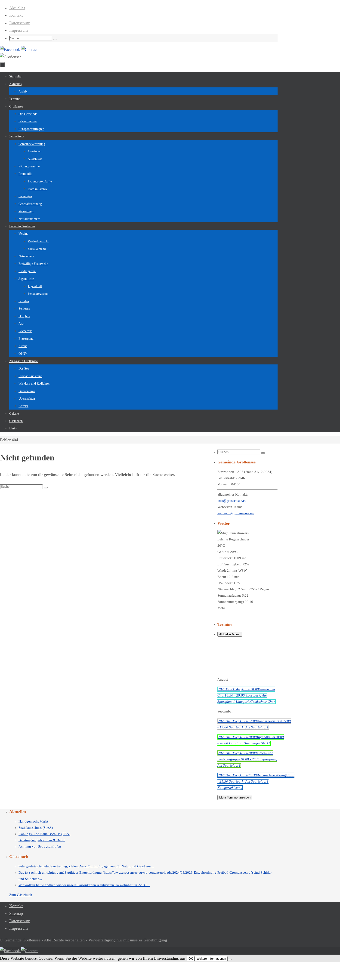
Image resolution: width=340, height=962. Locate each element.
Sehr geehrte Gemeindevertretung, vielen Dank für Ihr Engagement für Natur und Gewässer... (86, 866)
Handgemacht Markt (33, 821)
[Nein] (230, 959)
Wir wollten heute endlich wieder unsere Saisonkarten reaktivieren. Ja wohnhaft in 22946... (84, 885)
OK (191, 958)
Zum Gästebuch (20, 895)
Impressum (18, 30)
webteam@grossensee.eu (235, 513)
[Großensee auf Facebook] (10, 49)
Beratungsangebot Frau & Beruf (42, 840)
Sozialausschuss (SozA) (36, 827)
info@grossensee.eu (232, 501)
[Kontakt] (29, 49)
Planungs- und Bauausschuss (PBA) (44, 834)
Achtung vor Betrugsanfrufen (40, 846)
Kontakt (16, 15)
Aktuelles (17, 8)
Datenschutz (19, 23)
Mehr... (222, 608)
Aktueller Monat (229, 634)
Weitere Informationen (211, 958)
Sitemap (16, 913)
